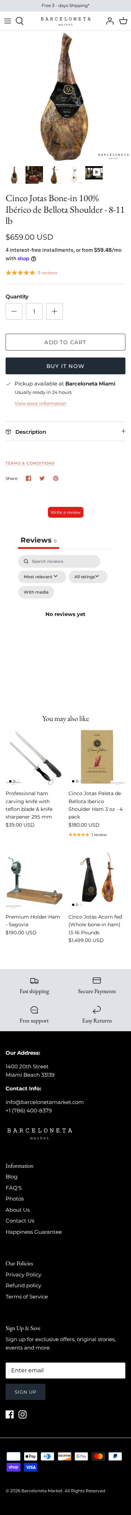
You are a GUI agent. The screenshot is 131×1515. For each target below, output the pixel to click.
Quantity (17, 296)
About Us (18, 1209)
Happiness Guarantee (34, 1232)
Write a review (66, 512)
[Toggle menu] (7, 21)
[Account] (108, 21)
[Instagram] (23, 1414)
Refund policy (23, 1285)
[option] (65, 96)
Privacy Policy (23, 1274)
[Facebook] (10, 1414)
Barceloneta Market (42, 1490)
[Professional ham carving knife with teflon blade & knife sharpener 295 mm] (34, 757)
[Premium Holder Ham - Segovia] (34, 881)
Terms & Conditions (30, 463)
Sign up (25, 1392)
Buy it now (65, 366)
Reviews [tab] (39, 540)
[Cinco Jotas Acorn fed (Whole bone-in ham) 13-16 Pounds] (97, 881)
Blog (11, 1176)
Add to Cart (65, 342)
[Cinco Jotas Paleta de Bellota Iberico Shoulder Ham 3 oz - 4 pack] (97, 757)
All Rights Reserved (85, 1490)
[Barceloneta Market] (65, 21)
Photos (15, 1198)
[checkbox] (36, 592)
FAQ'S (14, 1187)
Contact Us (20, 1220)
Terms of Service (27, 1296)
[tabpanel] (65, 622)
